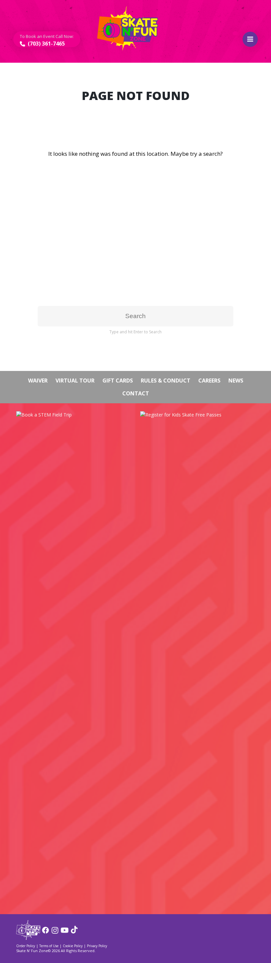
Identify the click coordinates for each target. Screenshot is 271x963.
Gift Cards (117, 380)
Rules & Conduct (165, 380)
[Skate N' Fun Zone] (28, 938)
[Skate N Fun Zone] (131, 28)
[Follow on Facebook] (45, 932)
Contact (135, 393)
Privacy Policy (97, 946)
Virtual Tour (75, 380)
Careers (209, 380)
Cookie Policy (73, 946)
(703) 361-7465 (45, 43)
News (235, 380)
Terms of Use (48, 946)
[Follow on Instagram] (55, 932)
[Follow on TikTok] (74, 932)
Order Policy (25, 946)
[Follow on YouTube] (64, 932)
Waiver (38, 380)
